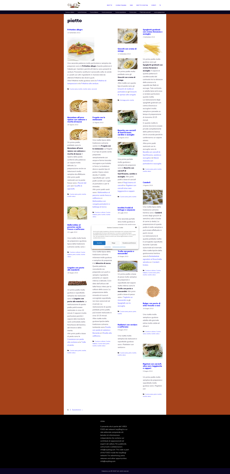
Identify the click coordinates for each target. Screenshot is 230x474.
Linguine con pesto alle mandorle (75, 269)
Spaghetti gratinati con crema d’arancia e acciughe (152, 32)
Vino (131, 5)
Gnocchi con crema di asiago (127, 50)
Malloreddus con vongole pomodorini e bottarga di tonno (101, 204)
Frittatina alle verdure (89, 83)
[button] (136, 227)
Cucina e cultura (69, 12)
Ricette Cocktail (142, 5)
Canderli (146, 182)
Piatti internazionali (145, 12)
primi (127, 100)
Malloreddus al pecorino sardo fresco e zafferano (102, 195)
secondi (94, 89)
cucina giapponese (159, 12)
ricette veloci (87, 89)
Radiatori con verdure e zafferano (127, 326)
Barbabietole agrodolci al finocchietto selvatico (152, 259)
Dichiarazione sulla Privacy (119, 246)
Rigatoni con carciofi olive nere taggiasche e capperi (127, 188)
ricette (80, 89)
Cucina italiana (121, 5)
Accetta (99, 243)
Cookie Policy (107, 246)
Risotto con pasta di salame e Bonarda (102, 330)
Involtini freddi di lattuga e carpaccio (126, 209)
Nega (113, 243)
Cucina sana (132, 12)
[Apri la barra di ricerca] (160, 5)
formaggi (123, 100)
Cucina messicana (107, 12)
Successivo (77, 410)
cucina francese (82, 12)
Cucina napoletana (120, 12)
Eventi (154, 5)
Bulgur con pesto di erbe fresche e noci (151, 304)
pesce (130, 311)
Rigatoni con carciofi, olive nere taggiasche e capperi (152, 366)
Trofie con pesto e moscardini (126, 252)
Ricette (109, 5)
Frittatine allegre (75, 30)
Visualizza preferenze (129, 243)
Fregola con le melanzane (99, 118)
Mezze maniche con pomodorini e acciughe (152, 161)
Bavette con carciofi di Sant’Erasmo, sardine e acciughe (152, 155)
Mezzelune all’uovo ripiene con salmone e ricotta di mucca (77, 119)
